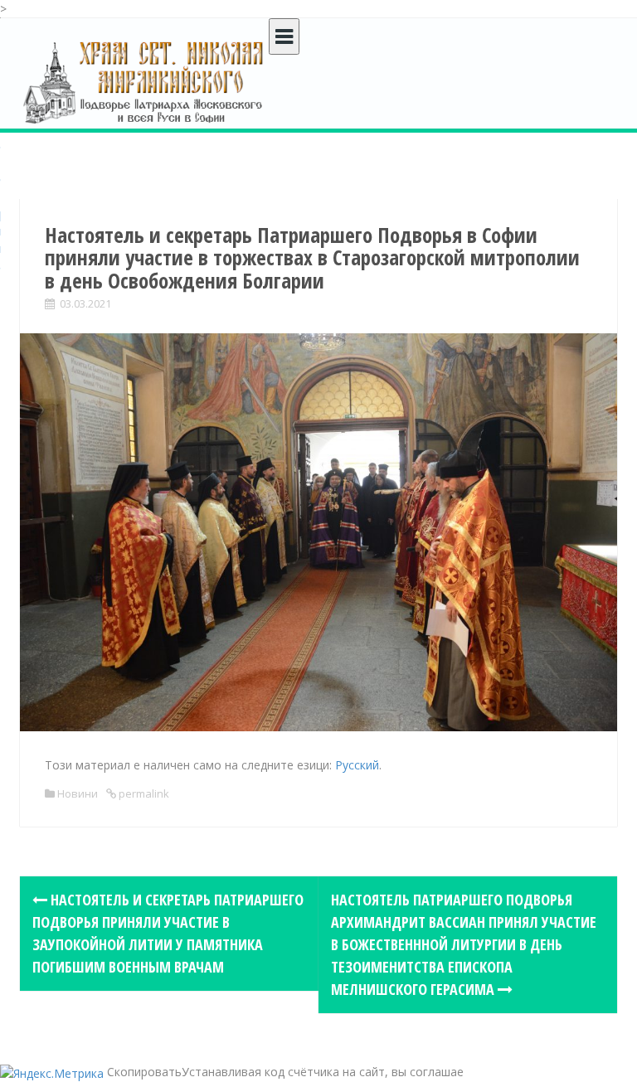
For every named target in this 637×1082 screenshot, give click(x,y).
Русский (357, 765)
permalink (142, 793)
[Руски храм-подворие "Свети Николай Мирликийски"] (144, 82)
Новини (77, 793)
